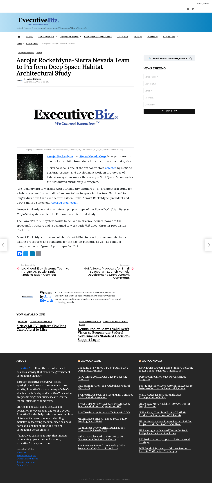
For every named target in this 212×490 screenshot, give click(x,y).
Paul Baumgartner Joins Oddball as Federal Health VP (104, 387)
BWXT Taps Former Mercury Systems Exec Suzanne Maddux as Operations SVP (104, 405)
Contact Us (22, 465)
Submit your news (26, 462)
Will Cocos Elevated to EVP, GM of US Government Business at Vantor (100, 438)
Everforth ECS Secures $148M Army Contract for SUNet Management (105, 396)
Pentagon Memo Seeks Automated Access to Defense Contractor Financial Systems (166, 387)
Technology (46, 36)
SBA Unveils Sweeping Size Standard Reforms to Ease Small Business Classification (166, 369)
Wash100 (152, 36)
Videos (138, 36)
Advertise (169, 36)
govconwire (91, 360)
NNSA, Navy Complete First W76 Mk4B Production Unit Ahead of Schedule (162, 414)
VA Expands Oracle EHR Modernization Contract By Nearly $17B (101, 429)
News (82, 324)
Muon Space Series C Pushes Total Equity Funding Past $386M (103, 420)
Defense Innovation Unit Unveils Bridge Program (162, 378)
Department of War (41, 321)
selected (111, 168)
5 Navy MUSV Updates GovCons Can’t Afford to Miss (41, 328)
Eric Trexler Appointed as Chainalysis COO (104, 412)
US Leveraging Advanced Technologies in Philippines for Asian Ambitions (163, 432)
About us (21, 452)
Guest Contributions (27, 458)
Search (191, 59)
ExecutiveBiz (24, 368)
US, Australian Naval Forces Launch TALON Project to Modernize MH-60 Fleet (165, 423)
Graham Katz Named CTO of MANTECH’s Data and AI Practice (103, 369)
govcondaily (152, 360)
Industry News (69, 36)
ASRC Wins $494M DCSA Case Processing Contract (102, 378)
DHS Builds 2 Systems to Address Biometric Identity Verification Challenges (165, 450)
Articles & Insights (26, 455)
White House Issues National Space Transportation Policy (160, 396)
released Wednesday (64, 202)
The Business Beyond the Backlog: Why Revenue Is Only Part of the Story (101, 447)
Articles (122, 36)
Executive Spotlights (98, 36)
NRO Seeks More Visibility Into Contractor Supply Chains (164, 405)
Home (29, 36)
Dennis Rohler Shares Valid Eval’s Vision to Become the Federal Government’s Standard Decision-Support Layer (104, 334)
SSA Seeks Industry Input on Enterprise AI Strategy (164, 441)
